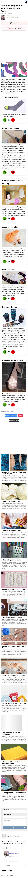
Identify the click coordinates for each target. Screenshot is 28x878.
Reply (4, 848)
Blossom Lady (11, 16)
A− (7, 28)
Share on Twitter (14, 420)
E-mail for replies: (7, 814)
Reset (19, 28)
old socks (12, 411)
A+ (16, 28)
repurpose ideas (5, 411)
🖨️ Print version (14, 23)
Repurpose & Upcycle (6, 13)
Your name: (6, 809)
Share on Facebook (11, 415)
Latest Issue (3, 1)
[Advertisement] (14, 46)
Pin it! (20, 415)
